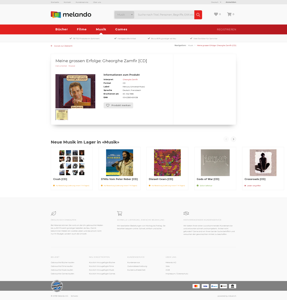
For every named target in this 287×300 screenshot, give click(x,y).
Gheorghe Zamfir (130, 79)
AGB (168, 270)
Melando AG (171, 262)
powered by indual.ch (227, 296)
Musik (101, 29)
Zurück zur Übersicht (63, 46)
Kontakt (67, 2)
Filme (82, 29)
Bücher (61, 29)
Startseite (55, 2)
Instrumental (61, 66)
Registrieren (226, 29)
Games (121, 29)
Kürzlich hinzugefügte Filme (101, 266)
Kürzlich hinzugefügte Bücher (102, 262)
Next (233, 139)
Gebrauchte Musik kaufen (62, 270)
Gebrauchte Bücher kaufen (62, 262)
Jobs (168, 266)
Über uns (97, 2)
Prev (226, 139)
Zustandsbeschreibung (137, 266)
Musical (72, 66)
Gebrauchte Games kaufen (62, 273)
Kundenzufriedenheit (136, 270)
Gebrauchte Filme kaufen (62, 266)
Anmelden (231, 2)
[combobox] (124, 15)
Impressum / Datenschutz (177, 273)
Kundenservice (82, 2)
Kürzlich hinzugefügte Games (102, 273)
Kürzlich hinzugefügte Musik (101, 270)
